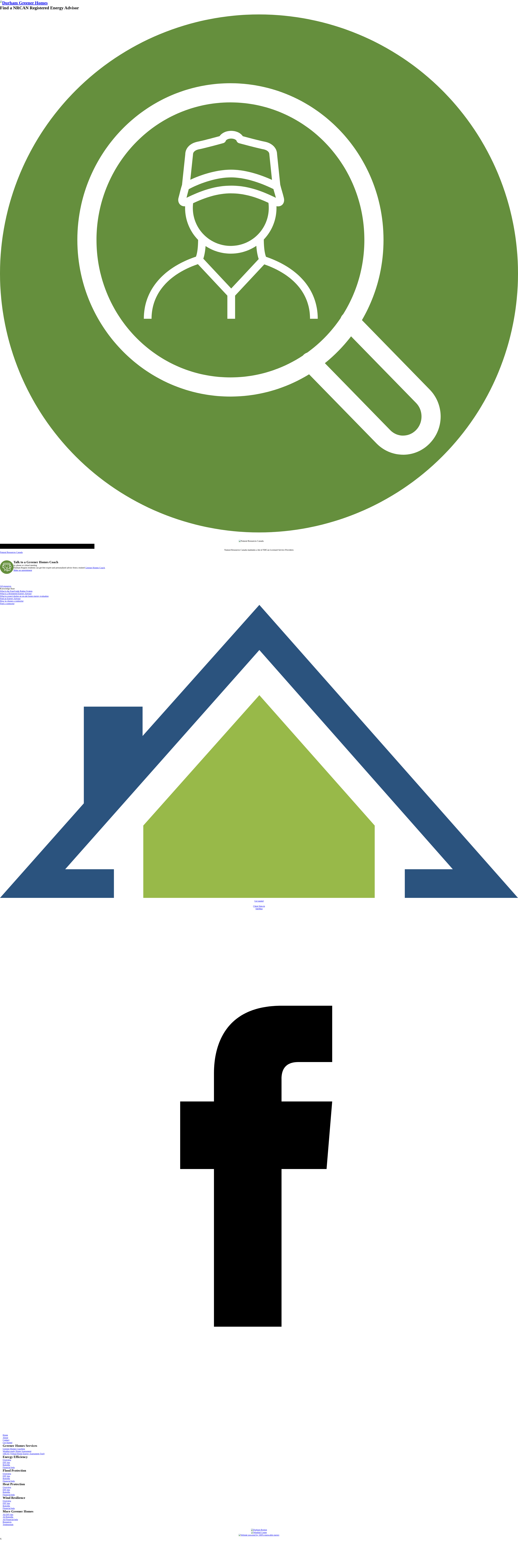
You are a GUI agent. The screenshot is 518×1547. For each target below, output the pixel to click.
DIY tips (6, 1462)
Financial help (9, 1467)
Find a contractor (7, 603)
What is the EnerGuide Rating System (16, 591)
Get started (259, 901)
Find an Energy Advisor (10, 598)
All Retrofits (8, 1517)
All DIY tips (8, 1514)
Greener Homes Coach (95, 568)
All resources (5, 586)
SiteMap (259, 909)
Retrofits (6, 1465)
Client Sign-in (259, 906)
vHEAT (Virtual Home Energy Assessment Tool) (24, 1454)
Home (5, 1435)
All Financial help (10, 1519)
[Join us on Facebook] (259, 1427)
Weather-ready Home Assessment (17, 1451)
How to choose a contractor (11, 601)
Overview (7, 1460)
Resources (7, 1522)
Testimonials (8, 1524)
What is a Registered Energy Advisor (16, 593)
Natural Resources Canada (11, 552)
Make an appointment (22, 570)
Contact (6, 1440)
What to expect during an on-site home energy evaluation (24, 596)
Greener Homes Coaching (14, 1449)
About (5, 1438)
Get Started (7, 1443)
